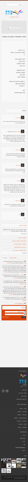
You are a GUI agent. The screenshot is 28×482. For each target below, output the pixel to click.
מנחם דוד (19, 411)
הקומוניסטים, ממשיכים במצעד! (19, 241)
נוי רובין (23, 450)
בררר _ (19, 214)
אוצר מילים (24, 414)
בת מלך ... (18, 180)
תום (24, 444)
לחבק (25, 408)
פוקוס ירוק (25, 411)
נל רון (24, 435)
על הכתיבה (24, 421)
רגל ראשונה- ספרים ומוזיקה (22, 399)
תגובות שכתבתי (13, 257)
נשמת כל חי (18, 117)
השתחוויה (25, 427)
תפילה (25, 424)
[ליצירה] (22, 261)
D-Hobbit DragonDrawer (20, 447)
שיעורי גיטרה (24, 390)
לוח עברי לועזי (24, 396)
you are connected (23, 417)
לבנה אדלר (19, 421)
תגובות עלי (4, 257)
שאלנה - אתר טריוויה (23, 393)
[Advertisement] (14, 23)
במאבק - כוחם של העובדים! (20, 244)
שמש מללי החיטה (22, 237)
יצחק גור (21, 408)
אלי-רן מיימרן (22, 438)
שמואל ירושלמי (17, 131)
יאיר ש (24, 441)
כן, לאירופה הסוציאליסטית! (20, 247)
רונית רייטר (18, 165)
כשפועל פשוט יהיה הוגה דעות (19, 250)
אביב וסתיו (18, 150)
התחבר (23, 317)
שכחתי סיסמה (5, 317)
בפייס (22, 386)
